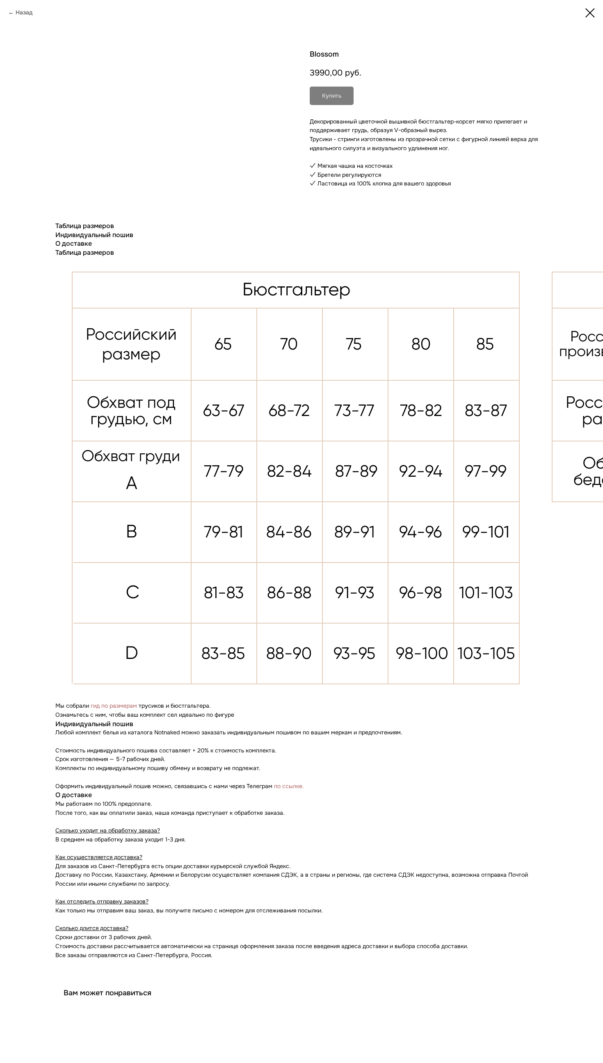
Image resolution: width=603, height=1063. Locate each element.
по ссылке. (289, 786)
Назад (24, 12)
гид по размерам (114, 705)
